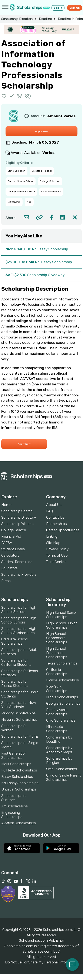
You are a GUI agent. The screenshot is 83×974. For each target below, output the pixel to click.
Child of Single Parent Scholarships (63, 777)
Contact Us (55, 517)
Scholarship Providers (19, 574)
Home (6, 505)
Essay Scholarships (17, 776)
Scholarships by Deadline (59, 739)
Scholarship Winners (17, 524)
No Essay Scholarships (20, 783)
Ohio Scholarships (60, 720)
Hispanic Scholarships (19, 719)
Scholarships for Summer (14, 797)
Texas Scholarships (61, 663)
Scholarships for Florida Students (14, 683)
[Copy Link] (39, 217)
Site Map (53, 543)
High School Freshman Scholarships (56, 652)
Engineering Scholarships (11, 814)
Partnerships (56, 524)
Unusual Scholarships (18, 789)
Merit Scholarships (16, 764)
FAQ (49, 511)
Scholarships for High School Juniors (18, 620)
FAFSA (6, 543)
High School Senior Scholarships (61, 614)
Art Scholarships (14, 806)
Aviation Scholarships (18, 823)
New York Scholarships (56, 688)
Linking (51, 536)
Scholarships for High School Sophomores (18, 630)
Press (6, 581)
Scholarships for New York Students (18, 704)
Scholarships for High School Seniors (18, 609)
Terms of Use (57, 555)
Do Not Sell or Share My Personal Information (41, 962)
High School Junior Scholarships (61, 625)
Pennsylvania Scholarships (56, 712)
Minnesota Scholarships (56, 729)
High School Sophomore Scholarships (56, 638)
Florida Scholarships (62, 680)
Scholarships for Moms (20, 736)
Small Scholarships (61, 769)
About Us (54, 505)
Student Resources (16, 562)
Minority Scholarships (18, 713)
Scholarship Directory (17, 19)
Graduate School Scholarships (14, 641)
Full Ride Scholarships (19, 770)
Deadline (45, 19)
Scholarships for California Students (16, 662)
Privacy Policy (57, 549)
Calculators (10, 555)
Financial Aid (11, 536)
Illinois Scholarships (62, 697)
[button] (4, 96)
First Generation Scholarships (14, 755)
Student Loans (13, 549)
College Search (13, 530)
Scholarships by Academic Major (59, 750)
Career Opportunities (63, 530)
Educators (9, 568)
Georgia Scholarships (63, 703)
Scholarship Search (17, 511)
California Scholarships (56, 671)
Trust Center (56, 562)
